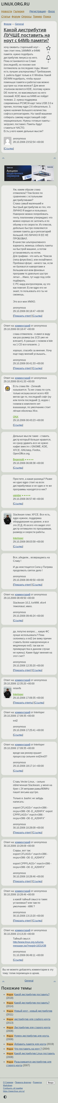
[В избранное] (48, 48)
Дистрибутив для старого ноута (32, 1027)
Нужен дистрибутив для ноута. (31, 1035)
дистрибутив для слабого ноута (32, 1019)
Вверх (51, 1083)
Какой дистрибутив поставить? (31, 994)
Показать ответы (23, 702)
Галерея (18, 11)
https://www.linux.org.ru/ (14, 1091)
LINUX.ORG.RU (15, 4)
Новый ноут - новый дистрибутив (33, 1011)
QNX (15, 416)
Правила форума (23, 1082)
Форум (16, 16)
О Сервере (8, 1082)
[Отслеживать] (48, 58)
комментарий (22, 325)
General (19, 24)
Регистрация (38, 11)
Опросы (26, 16)
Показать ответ (22, 316)
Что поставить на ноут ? (28, 1048)
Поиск (47, 16)
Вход (51, 11)
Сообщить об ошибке (13, 1088)
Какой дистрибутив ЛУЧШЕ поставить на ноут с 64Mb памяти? (27, 35)
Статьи (5, 16)
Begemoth (18, 459)
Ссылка (8, 148)
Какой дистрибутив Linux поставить (34, 1053)
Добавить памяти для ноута (30, 1044)
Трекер (37, 16)
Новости (6, 11)
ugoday (17, 495)
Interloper (18, 538)
